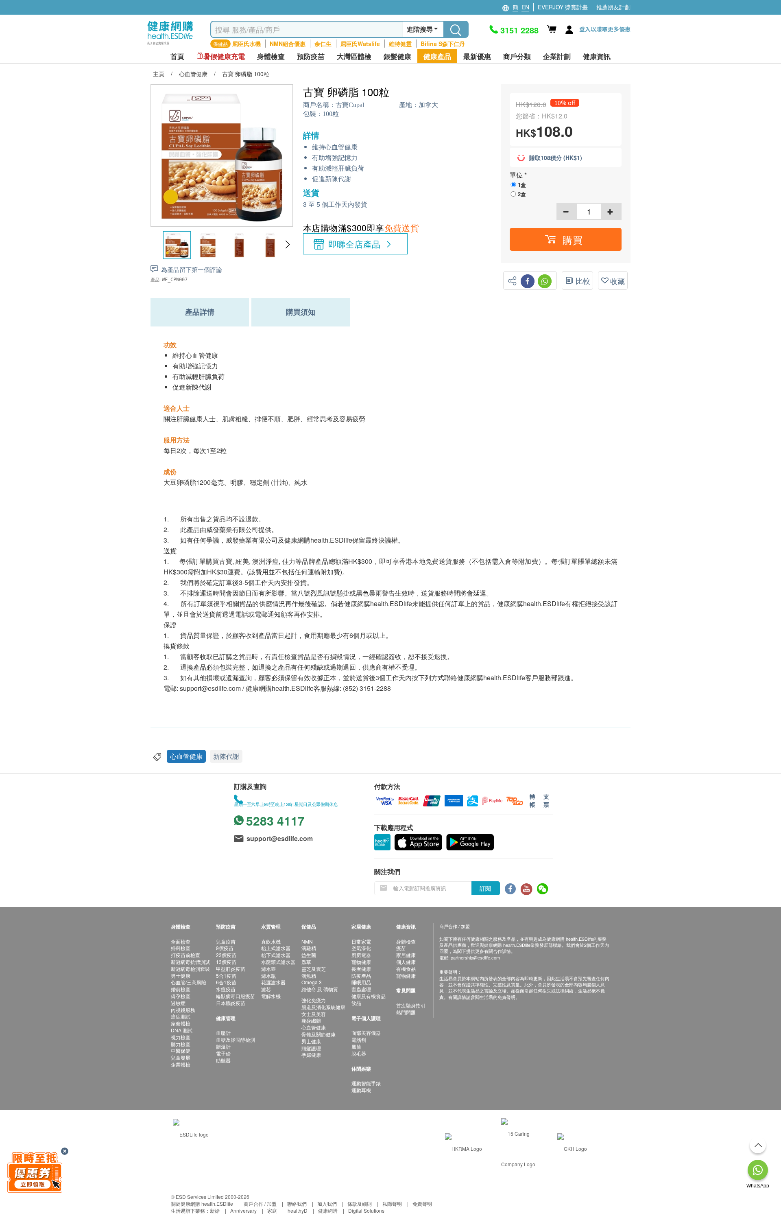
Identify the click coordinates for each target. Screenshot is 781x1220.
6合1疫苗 (226, 982)
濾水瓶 (268, 975)
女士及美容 (313, 1013)
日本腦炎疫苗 (230, 1002)
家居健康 (406, 954)
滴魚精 (308, 975)
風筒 (356, 1046)
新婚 (215, 1210)
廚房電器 (361, 954)
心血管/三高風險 (188, 982)
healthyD (298, 1210)
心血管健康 (186, 756)
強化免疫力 (313, 1000)
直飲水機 (271, 941)
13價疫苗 (226, 961)
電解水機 (271, 995)
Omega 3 (311, 982)
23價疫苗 (226, 954)
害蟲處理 (361, 989)
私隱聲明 (392, 1203)
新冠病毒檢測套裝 (190, 968)
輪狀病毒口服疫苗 (235, 995)
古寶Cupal (350, 104)
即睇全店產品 (354, 244)
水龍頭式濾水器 (278, 961)
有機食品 (406, 968)
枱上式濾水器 (275, 947)
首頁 (177, 56)
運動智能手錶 (366, 1083)
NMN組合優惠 (287, 43)
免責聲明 (422, 1203)
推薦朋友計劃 (613, 7)
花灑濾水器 (273, 982)
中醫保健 (180, 1050)
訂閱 (485, 888)
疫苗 (401, 947)
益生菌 (308, 954)
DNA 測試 (181, 1030)
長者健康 (361, 968)
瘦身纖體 (311, 1020)
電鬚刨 (358, 1039)
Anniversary (243, 1210)
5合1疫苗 (226, 975)
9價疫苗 (224, 947)
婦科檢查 (180, 947)
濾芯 (266, 989)
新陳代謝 (226, 756)
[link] (191, 1133)
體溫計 (223, 1046)
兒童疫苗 (226, 941)
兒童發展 (180, 1057)
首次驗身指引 (410, 1005)
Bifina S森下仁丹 (443, 43)
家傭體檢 (180, 1023)
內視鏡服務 (183, 1009)
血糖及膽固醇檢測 (235, 1039)
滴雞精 (308, 947)
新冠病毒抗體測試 (190, 961)
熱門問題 (406, 1012)
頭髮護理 (311, 1048)
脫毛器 (358, 1053)
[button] (287, 245)
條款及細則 (359, 1203)
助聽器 (223, 1060)
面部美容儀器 (366, 1032)
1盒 (522, 184)
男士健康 (180, 975)
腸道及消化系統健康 (323, 1006)
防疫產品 (361, 975)
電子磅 (223, 1053)
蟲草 (306, 961)
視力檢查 (180, 1037)
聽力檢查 (180, 1043)
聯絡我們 (297, 1203)
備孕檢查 (180, 995)
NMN (307, 941)
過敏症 (178, 1002)
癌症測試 (180, 1016)
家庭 (272, 1210)
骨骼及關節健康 (318, 1034)
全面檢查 (180, 941)
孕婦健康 (311, 1054)
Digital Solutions (366, 1210)
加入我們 (327, 1203)
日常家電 (361, 941)
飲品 (356, 1002)
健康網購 (328, 1210)
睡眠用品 (361, 982)
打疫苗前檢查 (185, 954)
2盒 (522, 194)
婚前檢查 (180, 989)
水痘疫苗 (226, 989)
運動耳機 (361, 1089)
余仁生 (323, 43)
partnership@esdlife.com (475, 957)
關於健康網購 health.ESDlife (202, 1203)
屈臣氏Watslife (360, 43)
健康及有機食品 (368, 995)
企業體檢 (180, 1064)
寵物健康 (361, 961)
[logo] (170, 45)
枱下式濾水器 (275, 954)
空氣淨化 (361, 947)
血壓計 (223, 1032)
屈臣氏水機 (246, 43)
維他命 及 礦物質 (319, 989)
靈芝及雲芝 (313, 968)
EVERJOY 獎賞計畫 (563, 7)
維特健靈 (400, 43)
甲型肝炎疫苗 (230, 968)
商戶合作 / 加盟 (260, 1203)
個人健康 (406, 961)
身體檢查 (406, 941)
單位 (517, 175)
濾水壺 (268, 968)
